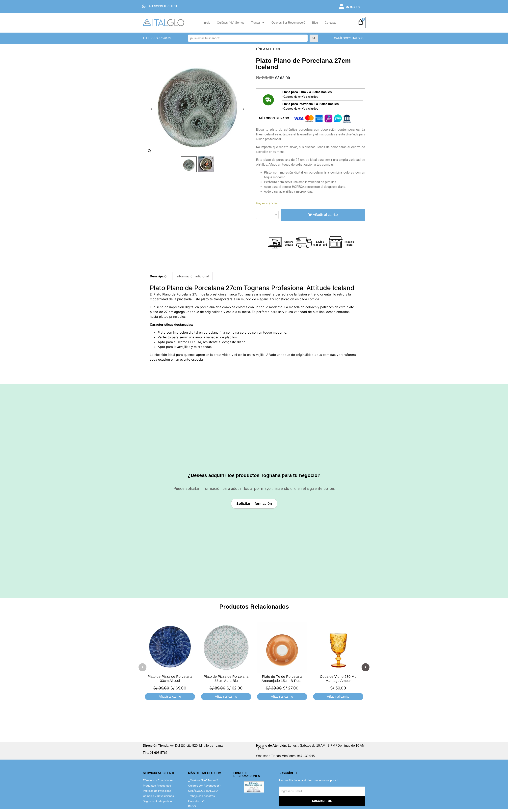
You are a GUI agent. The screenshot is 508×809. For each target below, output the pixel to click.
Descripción (159, 276)
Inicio (206, 22)
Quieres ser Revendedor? (288, 22)
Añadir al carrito (325, 215)
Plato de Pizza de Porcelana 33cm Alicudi (169, 679)
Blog (315, 22)
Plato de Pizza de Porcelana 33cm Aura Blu (226, 679)
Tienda (255, 22)
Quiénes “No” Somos (230, 22)
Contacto (330, 22)
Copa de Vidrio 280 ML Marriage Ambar (338, 679)
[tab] (159, 276)
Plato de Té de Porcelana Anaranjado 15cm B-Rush (282, 679)
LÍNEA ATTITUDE (268, 49)
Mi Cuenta (353, 7)
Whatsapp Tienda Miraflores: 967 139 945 (285, 756)
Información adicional (192, 276)
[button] (142, 667)
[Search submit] (314, 38)
